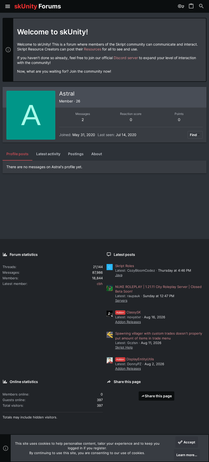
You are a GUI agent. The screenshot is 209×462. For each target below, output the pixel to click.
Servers (121, 300)
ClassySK (128, 312)
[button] (8, 6)
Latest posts (124, 254)
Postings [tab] (76, 154)
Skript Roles (124, 266)
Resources (92, 49)
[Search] (201, 6)
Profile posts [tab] (17, 154)
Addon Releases (128, 322)
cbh (100, 284)
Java (118, 275)
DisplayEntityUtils (135, 359)
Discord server (126, 58)
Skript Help (124, 347)
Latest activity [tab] (48, 154)
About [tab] (96, 154)
